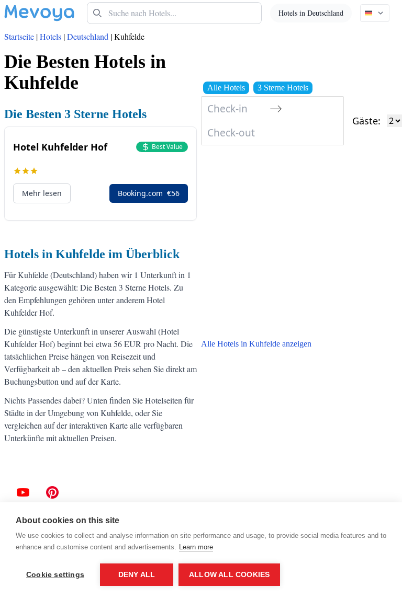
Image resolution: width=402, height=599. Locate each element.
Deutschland (87, 36)
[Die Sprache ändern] (374, 13)
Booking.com (149, 193)
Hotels (50, 36)
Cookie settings (55, 575)
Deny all (136, 575)
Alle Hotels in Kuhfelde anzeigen (256, 343)
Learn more (196, 547)
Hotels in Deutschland (310, 13)
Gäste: (366, 120)
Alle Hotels (226, 87)
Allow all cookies (229, 575)
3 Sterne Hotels (283, 87)
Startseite (19, 36)
